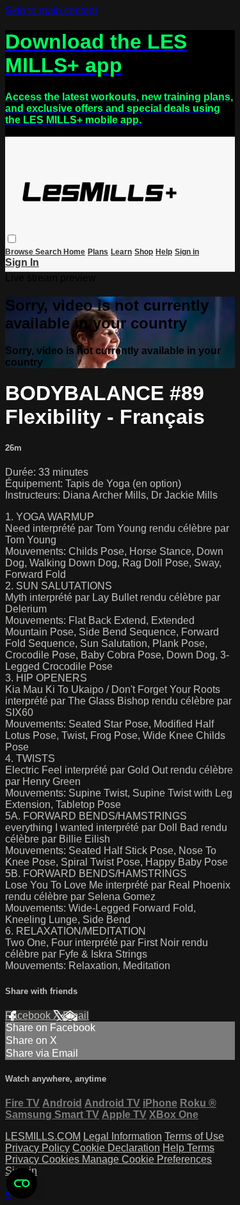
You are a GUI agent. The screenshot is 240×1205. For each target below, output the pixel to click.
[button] (12, 239)
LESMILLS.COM (43, 1136)
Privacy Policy (37, 1147)
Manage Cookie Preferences (147, 1159)
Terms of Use (194, 1136)
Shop (143, 251)
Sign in (187, 251)
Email (76, 1015)
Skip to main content (51, 10)
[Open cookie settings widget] (21, 1183)
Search (49, 251)
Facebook (29, 1015)
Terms (200, 1147)
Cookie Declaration (116, 1147)
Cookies (62, 1159)
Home (74, 251)
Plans (98, 251)
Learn (121, 251)
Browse (20, 251)
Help (164, 251)
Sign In (22, 262)
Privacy (23, 1159)
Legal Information (122, 1136)
